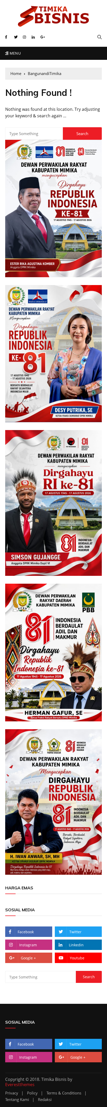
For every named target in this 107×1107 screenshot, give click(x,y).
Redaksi (45, 1100)
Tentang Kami (17, 1100)
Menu (14, 53)
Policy (32, 1093)
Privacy (11, 1093)
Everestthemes (20, 1084)
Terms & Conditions (63, 1093)
